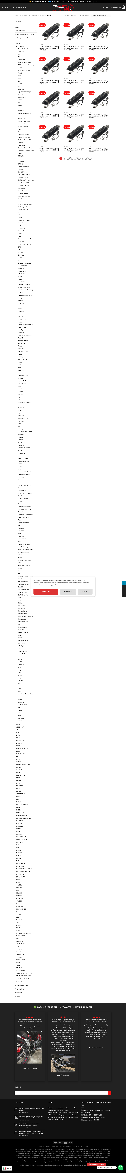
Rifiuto (85, 591)
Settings (68, 591)
